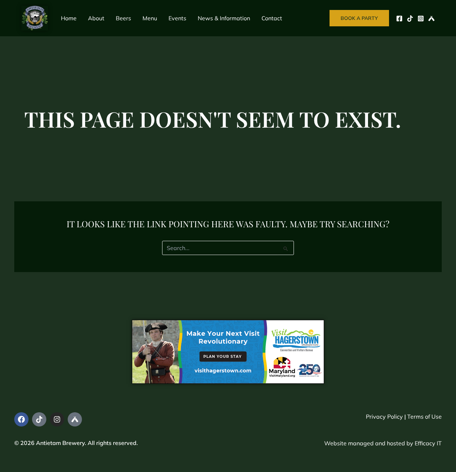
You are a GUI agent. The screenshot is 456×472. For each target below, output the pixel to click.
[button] (359, 18)
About (96, 18)
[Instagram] (421, 18)
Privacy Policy (384, 416)
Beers (123, 18)
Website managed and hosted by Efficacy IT (383, 443)
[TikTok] (410, 18)
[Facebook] (399, 18)
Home (69, 18)
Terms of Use (424, 416)
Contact (271, 18)
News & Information (224, 18)
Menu (149, 18)
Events (177, 18)
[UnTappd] (431, 18)
